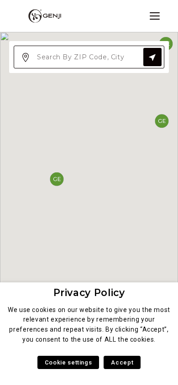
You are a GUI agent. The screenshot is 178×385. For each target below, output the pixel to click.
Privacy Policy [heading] (89, 292)
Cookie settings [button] (68, 362)
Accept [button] (122, 362)
